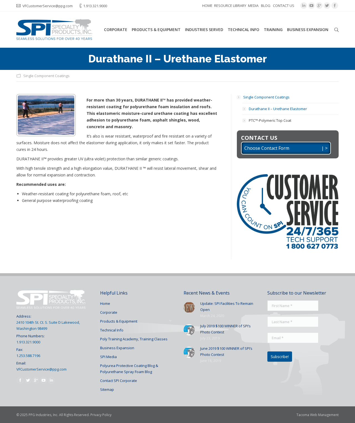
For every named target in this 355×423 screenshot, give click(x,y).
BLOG (265, 5)
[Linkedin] (303, 5)
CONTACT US (283, 5)
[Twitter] (327, 5)
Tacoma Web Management (317, 414)
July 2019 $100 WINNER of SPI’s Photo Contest (225, 329)
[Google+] (319, 5)
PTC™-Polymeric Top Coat (270, 120)
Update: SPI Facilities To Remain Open (226, 306)
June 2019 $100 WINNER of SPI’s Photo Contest (226, 351)
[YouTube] (311, 5)
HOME (207, 5)
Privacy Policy (100, 414)
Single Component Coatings (46, 75)
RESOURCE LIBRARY (230, 5)
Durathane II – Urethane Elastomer (278, 108)
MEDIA (253, 5)
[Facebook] (334, 5)
